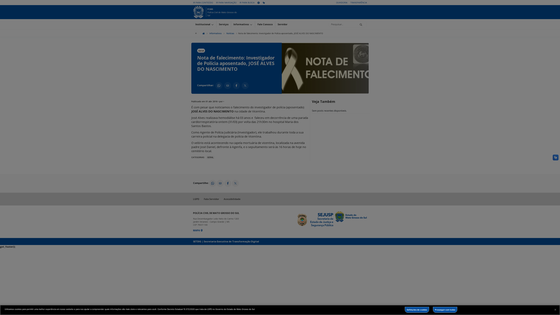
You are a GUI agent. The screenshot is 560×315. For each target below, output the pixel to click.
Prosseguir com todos (445, 309)
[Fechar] (555, 309)
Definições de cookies (417, 309)
